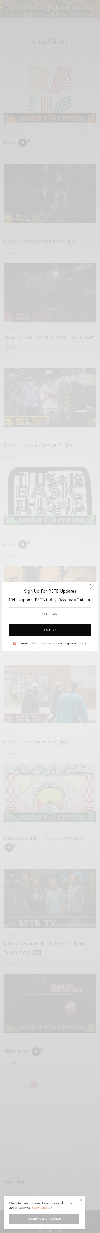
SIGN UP (50, 630)
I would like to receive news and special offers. (53, 643)
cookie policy (42, 1207)
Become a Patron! (74, 599)
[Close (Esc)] (92, 588)
